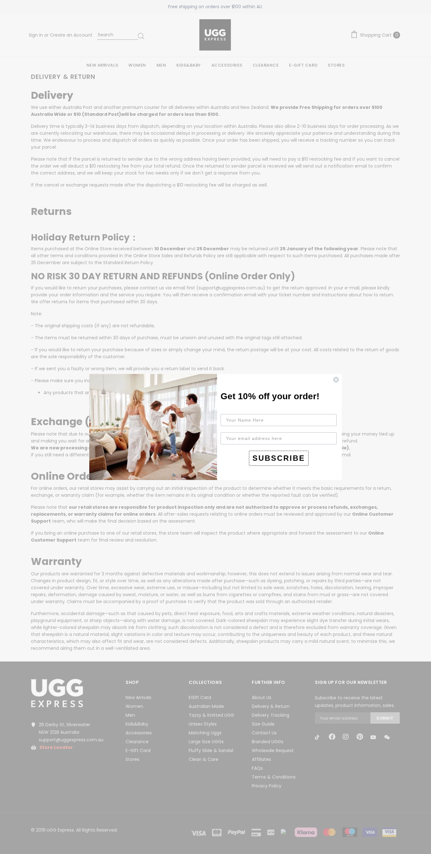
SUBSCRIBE (278, 458)
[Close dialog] (336, 380)
